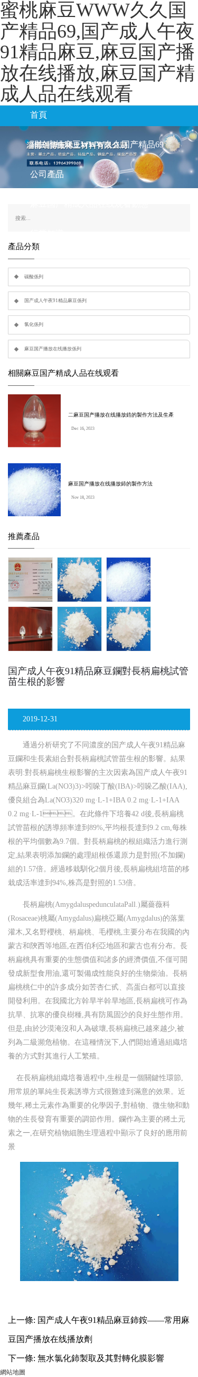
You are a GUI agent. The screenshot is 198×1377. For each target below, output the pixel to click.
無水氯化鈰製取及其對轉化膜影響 (100, 1358)
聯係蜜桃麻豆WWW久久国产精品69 (97, 263)
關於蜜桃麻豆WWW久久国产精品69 (97, 144)
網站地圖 (12, 1372)
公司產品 (47, 174)
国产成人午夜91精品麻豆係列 (55, 300)
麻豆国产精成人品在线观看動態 (89, 203)
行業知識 (47, 233)
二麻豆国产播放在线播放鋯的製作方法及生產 (121, 415)
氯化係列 (33, 324)
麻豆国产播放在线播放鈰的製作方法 (110, 484)
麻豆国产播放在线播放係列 (52, 348)
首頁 (38, 114)
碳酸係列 (33, 276)
